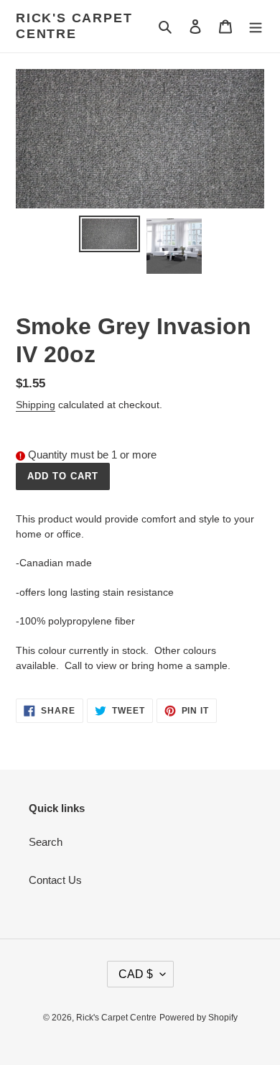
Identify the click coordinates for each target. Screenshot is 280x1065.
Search (45, 842)
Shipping (35, 404)
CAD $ (135, 974)
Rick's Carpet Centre (74, 26)
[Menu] (256, 26)
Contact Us (55, 880)
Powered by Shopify (198, 1018)
